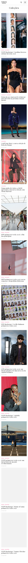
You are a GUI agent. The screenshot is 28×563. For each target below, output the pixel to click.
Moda (2, 50)
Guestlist (3, 94)
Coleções (7, 50)
